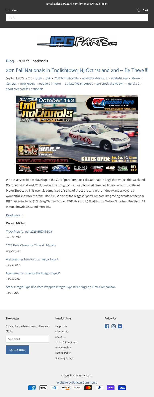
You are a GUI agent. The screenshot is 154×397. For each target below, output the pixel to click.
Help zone (61, 326)
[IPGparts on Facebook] (107, 327)
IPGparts (88, 375)
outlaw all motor (50, 83)
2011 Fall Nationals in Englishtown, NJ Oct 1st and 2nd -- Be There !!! (77, 70)
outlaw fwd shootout (79, 83)
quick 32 (133, 83)
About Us (60, 337)
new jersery (27, 83)
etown (136, 78)
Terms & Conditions (66, 342)
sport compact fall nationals (24, 89)
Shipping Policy (64, 358)
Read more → (15, 215)
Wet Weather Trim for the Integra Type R (32, 259)
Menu (14, 10)
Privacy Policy (63, 347)
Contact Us (61, 331)
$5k (48, 78)
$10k (39, 78)
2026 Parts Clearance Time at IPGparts (31, 245)
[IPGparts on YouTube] (120, 327)
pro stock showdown (110, 83)
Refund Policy (63, 352)
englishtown (119, 78)
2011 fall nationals (66, 78)
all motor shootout (94, 78)
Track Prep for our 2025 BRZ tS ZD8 (29, 231)
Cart (145, 10)
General (11, 83)
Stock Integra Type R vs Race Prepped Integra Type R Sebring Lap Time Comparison (61, 287)
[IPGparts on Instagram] (113, 327)
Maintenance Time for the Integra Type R (33, 273)
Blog (10, 61)
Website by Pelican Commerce (77, 382)
